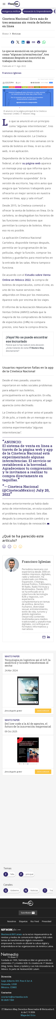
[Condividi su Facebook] (12, 42)
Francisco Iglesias (11, 73)
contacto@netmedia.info (14, 996)
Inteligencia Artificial (11, 11)
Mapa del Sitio (28, 1015)
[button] (4, 4)
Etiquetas (23, 921)
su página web (31, 163)
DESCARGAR (43, 710)
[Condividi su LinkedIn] (23, 42)
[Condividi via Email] (28, 42)
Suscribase (26, 912)
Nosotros (11, 921)
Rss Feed (34, 921)
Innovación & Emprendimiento (37, 11)
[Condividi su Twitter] (18, 42)
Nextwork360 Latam (11, 934)
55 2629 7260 (7, 999)
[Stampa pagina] (38, 42)
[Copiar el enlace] (33, 42)
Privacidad (46, 921)
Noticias (16, 33)
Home (5, 33)
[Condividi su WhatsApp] (44, 42)
